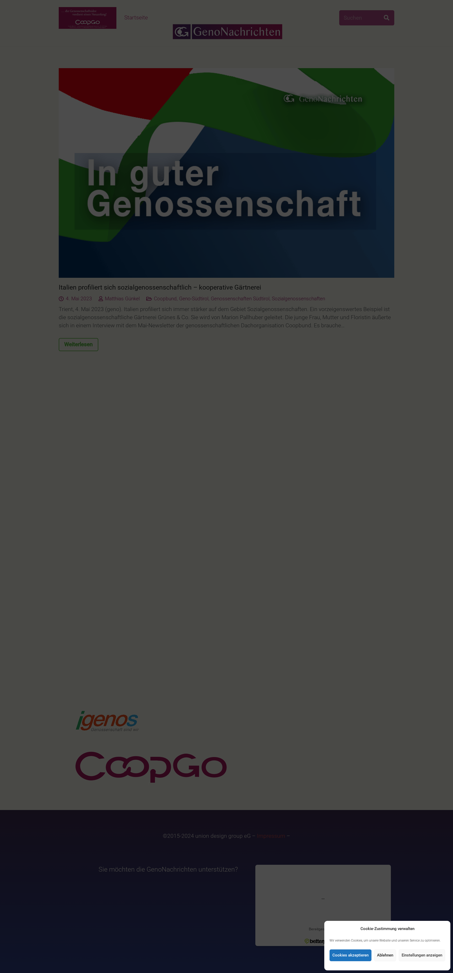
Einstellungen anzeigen (422, 955)
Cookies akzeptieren (350, 955)
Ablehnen (385, 955)
